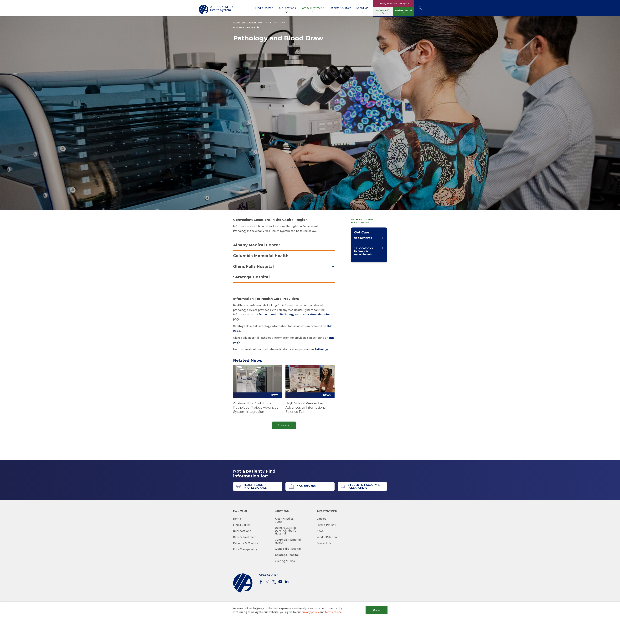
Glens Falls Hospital (253, 266)
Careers (321, 518)
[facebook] (261, 582)
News (320, 530)
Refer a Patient (326, 524)
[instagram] (267, 582)
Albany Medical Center (256, 245)
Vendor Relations (327, 537)
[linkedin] (287, 582)
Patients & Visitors (340, 8)
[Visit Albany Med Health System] (243, 591)
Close (376, 610)
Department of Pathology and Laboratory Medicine (295, 314)
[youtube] (280, 582)
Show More (284, 425)
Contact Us (324, 543)
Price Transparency (245, 549)
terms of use (333, 612)
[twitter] (274, 582)
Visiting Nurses (285, 561)
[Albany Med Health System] (216, 9)
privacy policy (310, 612)
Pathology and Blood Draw (362, 221)
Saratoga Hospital (251, 277)
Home (236, 22)
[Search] (420, 8)
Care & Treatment (312, 8)
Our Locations (287, 8)
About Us (362, 8)
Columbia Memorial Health (261, 255)
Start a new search (247, 27)
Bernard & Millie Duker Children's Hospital (285, 530)
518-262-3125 (268, 575)
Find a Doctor (264, 8)
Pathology (322, 349)
